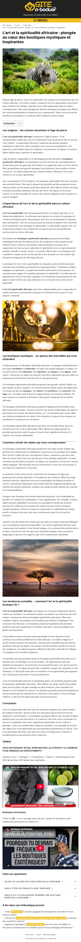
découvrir (17, 911)
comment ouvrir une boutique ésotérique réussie (41, 918)
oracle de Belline (35, 924)
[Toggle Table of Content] (18, 123)
